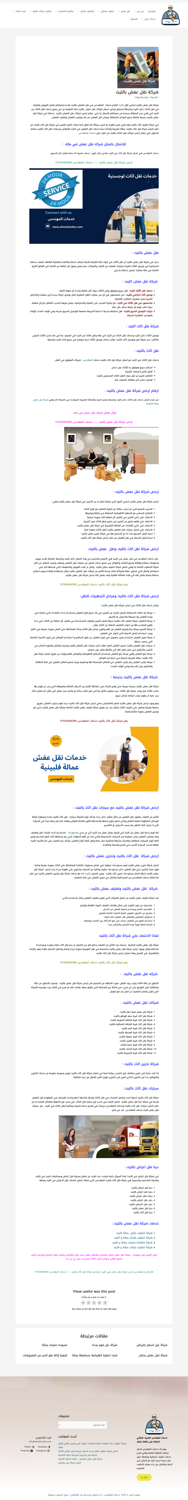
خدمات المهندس (87, 133)
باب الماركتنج (77, 1495)
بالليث (88, 873)
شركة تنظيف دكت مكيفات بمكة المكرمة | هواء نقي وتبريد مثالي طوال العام (92, 1445)
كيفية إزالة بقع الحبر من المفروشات (45, 1355)
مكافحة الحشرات (66, 11)
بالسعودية (73, 832)
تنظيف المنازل (107, 11)
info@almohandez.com (40, 1441)
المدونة (134, 19)
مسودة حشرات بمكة (54, 1345)
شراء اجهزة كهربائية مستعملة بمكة (94, 1355)
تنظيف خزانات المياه (42, 11)
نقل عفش (125, 11)
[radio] (105, 1303)
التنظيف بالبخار (87, 11)
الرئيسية (152, 11)
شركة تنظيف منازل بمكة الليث (134, 1233)
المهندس (88, 360)
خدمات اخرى (150, 19)
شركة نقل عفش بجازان (153, 1355)
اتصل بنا (144, 1477)
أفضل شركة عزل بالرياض (69, 1463)
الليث (121, 105)
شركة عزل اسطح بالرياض (152, 1345)
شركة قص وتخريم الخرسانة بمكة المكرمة (77, 1455)
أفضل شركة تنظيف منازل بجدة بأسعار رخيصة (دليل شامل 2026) (88, 1451)
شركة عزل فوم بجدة (104, 1345)
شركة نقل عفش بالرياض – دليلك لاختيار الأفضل (80, 1459)
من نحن (140, 11)
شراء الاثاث (20, 11)
